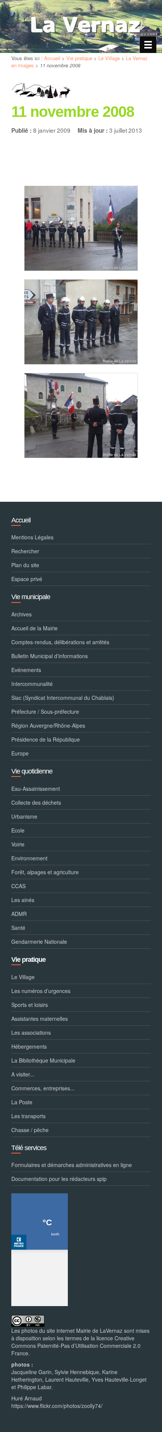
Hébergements (29, 1046)
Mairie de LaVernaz (99, 1330)
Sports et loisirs (29, 1004)
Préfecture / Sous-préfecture (45, 711)
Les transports (28, 1116)
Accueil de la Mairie (34, 628)
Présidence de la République (45, 739)
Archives (21, 614)
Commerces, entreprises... (43, 1088)
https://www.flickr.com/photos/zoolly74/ (56, 1405)
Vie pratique (79, 58)
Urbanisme (24, 816)
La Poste (21, 1102)
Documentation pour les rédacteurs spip (59, 1178)
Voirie (17, 844)
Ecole (17, 830)
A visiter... (22, 1074)
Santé (18, 927)
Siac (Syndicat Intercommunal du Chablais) (62, 697)
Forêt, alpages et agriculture (45, 872)
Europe (20, 753)
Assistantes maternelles (39, 1018)
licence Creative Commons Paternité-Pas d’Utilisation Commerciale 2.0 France (76, 1345)
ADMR (19, 913)
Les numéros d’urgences (40, 991)
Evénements (26, 670)
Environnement (29, 858)
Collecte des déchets (36, 802)
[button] (81, 228)
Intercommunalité (32, 683)
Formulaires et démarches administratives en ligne (71, 1165)
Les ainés (22, 900)
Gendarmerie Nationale (39, 941)
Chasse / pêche (30, 1130)
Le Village (109, 58)
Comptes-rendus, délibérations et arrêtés (60, 642)
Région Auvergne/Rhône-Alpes (48, 725)
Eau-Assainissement (35, 788)
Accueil (52, 58)
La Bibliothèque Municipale (43, 1060)
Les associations (31, 1032)
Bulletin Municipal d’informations (49, 656)
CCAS (18, 886)
